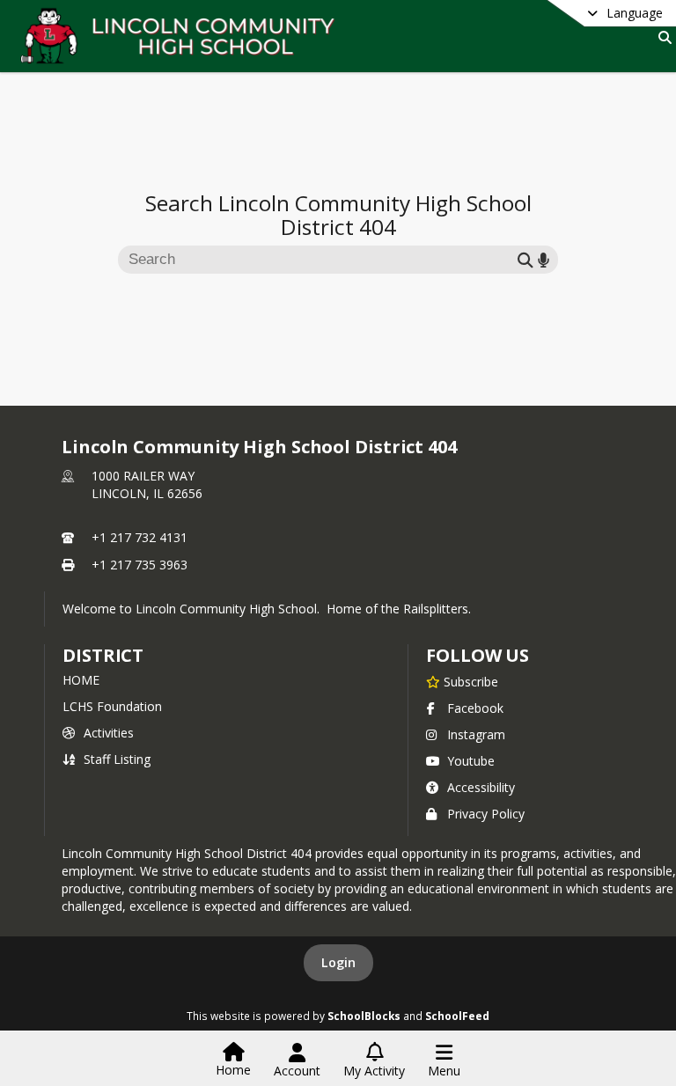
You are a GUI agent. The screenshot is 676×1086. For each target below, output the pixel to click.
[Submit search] (525, 259)
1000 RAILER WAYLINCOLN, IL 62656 (147, 484)
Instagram (476, 734)
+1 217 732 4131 (139, 537)
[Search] (661, 37)
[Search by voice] (543, 259)
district (102, 655)
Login (338, 962)
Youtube (471, 760)
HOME (80, 679)
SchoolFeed (457, 1016)
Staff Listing (117, 759)
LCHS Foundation (112, 706)
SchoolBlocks (363, 1016)
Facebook (475, 708)
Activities (109, 732)
